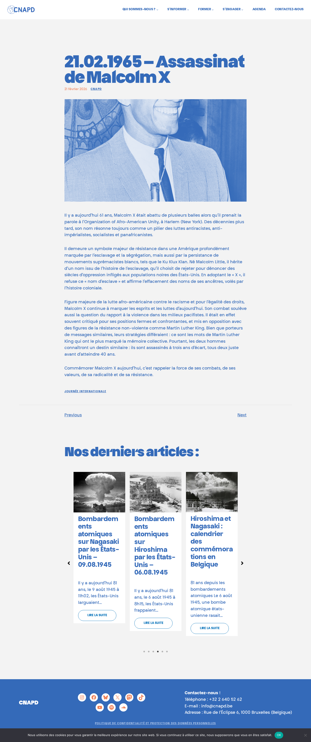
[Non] (305, 735)
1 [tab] (144, 651)
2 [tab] (148, 651)
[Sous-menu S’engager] (242, 9)
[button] (68, 563)
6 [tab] (167, 651)
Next (242, 415)
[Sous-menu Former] (213, 9)
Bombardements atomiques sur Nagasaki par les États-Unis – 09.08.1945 (98, 542)
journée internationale (85, 391)
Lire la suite (97, 615)
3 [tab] (153, 651)
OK (279, 735)
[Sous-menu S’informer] (188, 9)
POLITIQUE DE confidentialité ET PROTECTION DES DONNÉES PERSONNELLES (155, 723)
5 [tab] (162, 651)
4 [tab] (158, 651)
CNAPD (96, 89)
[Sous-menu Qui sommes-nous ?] (157, 9)
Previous (73, 415)
